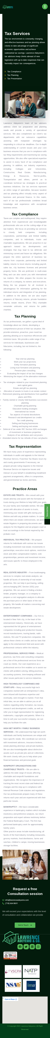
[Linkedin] (32, 946)
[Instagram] (38, 946)
